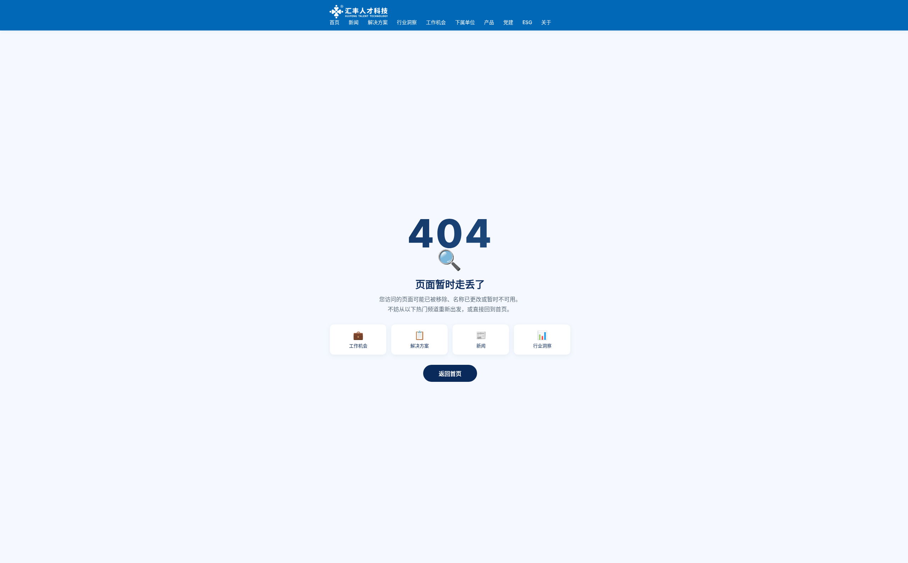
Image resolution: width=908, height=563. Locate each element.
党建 (508, 22)
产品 (489, 22)
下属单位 (465, 22)
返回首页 (450, 373)
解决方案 (378, 22)
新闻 (354, 22)
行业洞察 (407, 22)
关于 (546, 22)
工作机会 (436, 22)
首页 (334, 22)
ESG (527, 22)
